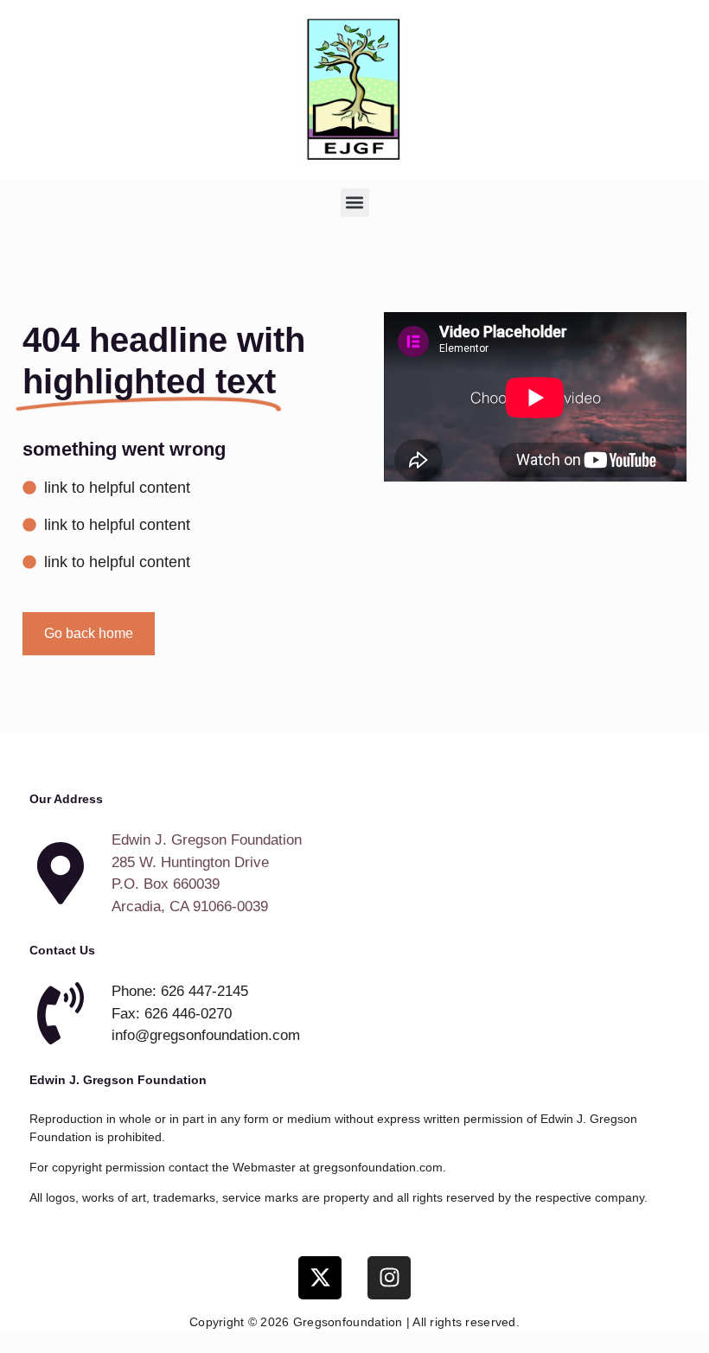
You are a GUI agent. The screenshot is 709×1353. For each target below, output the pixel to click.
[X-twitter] (320, 1277)
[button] (355, 202)
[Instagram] (389, 1277)
